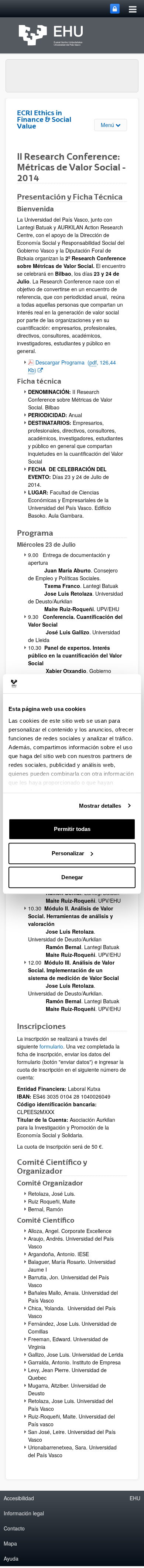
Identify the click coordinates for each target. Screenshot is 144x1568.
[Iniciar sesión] (114, 8)
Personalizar (68, 853)
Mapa (10, 1543)
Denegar (72, 877)
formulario (51, 1046)
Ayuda (11, 1558)
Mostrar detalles (100, 806)
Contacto (14, 1528)
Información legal (24, 1513)
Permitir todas (72, 829)
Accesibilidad (19, 1498)
